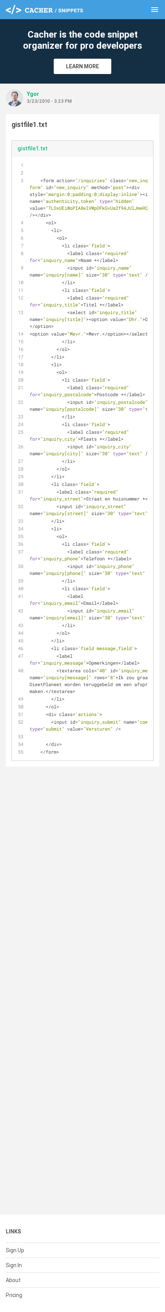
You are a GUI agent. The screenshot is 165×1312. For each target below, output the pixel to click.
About (13, 1280)
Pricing (14, 1295)
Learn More (82, 66)
